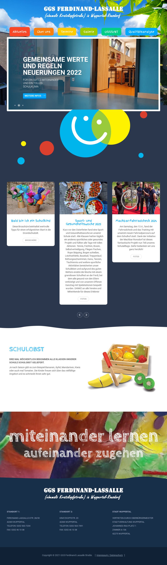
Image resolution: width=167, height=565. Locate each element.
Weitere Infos (33, 95)
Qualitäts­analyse (141, 32)
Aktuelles (20, 32)
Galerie (89, 32)
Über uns (43, 32)
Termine (67, 32)
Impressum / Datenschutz (110, 555)
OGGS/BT (111, 32)
